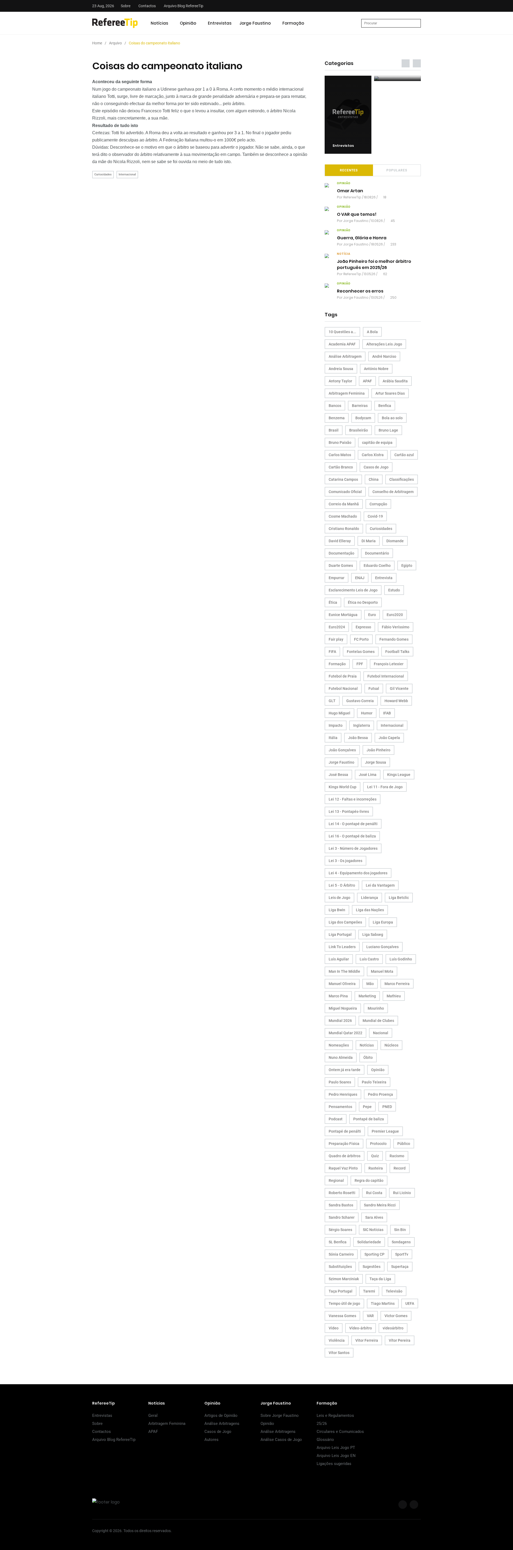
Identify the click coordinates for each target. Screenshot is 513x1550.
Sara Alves (374, 1217)
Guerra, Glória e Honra (361, 238)
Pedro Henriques (343, 1094)
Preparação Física (344, 1143)
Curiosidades (103, 174)
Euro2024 (337, 627)
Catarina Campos (343, 479)
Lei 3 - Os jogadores (345, 861)
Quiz (375, 1156)
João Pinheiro (378, 750)
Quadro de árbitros (344, 1156)
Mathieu (394, 996)
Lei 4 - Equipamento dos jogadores (358, 873)
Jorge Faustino (255, 23)
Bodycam (363, 418)
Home (97, 43)
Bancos (335, 405)
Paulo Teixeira (374, 1082)
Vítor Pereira (399, 1340)
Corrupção (378, 504)
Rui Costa (374, 1193)
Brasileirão (358, 430)
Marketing (367, 996)
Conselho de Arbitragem (393, 492)
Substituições (340, 1266)
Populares (396, 170)
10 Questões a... (342, 332)
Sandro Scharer (342, 1217)
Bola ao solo (392, 418)
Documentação (341, 553)
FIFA (332, 651)
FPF (359, 664)
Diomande (395, 541)
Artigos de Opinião (221, 1415)
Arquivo (115, 43)
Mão (370, 984)
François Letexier (388, 664)
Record (400, 1168)
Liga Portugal (340, 934)
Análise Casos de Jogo (281, 1439)
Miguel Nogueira (343, 1008)
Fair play (336, 639)
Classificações (401, 479)
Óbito (368, 1057)
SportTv (401, 1254)
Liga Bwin (337, 910)
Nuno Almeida (341, 1057)
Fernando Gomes (394, 639)
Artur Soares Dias (390, 393)
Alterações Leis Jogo (384, 344)
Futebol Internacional (385, 676)
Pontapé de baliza (368, 1119)
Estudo (394, 590)
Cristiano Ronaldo (344, 528)
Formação (293, 23)
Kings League (398, 774)
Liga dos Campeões (345, 922)
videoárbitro (393, 1328)
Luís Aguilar (339, 959)
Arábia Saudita (395, 381)
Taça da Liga (380, 1279)
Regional (336, 1180)
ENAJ (359, 578)
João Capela (389, 738)
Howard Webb (396, 701)
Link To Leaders (342, 947)
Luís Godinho (401, 959)
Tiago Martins (383, 1303)
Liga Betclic (399, 897)
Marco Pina (338, 996)
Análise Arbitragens (221, 1423)
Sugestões (371, 1266)
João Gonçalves (342, 750)
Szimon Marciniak (344, 1279)
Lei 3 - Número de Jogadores (353, 848)
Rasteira (375, 1168)
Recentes (349, 170)
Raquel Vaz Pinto (343, 1168)
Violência (337, 1340)
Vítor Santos (339, 1353)
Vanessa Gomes (342, 1316)
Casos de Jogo (376, 467)
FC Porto (361, 639)
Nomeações (339, 1045)
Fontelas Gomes (361, 651)
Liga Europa (383, 922)
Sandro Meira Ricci (380, 1205)
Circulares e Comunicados (340, 1431)
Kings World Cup (342, 787)
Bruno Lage (388, 430)
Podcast (336, 1119)
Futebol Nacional (343, 688)
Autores (211, 1439)
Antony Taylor (340, 381)
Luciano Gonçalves (382, 947)
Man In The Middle (344, 971)
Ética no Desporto (363, 602)
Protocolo (378, 1143)
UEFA (409, 1303)
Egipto (406, 565)
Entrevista (383, 578)
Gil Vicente (399, 688)
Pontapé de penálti (345, 1131)
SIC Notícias (373, 1230)
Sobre (125, 6)
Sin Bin (400, 1230)
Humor (366, 713)
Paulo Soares (340, 1082)
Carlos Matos (340, 455)
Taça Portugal (340, 1291)
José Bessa (338, 774)
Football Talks (397, 651)
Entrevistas (219, 23)
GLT (332, 701)
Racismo (397, 1156)
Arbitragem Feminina (347, 393)
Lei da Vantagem (380, 885)
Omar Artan (350, 191)
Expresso (363, 627)
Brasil (334, 430)
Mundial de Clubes (378, 1020)
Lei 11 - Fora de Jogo (385, 787)
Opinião (188, 23)
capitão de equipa (377, 442)
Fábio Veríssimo (395, 627)
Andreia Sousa (341, 369)
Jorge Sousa (375, 762)
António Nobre (376, 369)
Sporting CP (374, 1254)
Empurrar (336, 578)
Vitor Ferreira (366, 1340)
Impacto (336, 725)
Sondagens (401, 1242)
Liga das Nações (370, 910)
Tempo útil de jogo (344, 1303)
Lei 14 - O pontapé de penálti (353, 824)
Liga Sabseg (372, 934)
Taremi (369, 1291)
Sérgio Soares (340, 1230)
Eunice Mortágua (343, 615)
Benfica (384, 405)
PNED (387, 1107)
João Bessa (358, 738)
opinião (344, 183)
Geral (153, 1415)
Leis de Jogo (339, 897)
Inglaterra (361, 725)
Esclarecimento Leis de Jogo (353, 590)
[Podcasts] (348, 78)
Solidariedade (369, 1242)
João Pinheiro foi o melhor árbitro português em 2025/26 (374, 265)
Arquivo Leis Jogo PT (336, 1447)
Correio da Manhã (344, 504)
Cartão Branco (341, 467)
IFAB (387, 713)
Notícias (159, 23)
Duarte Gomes (341, 565)
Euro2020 (395, 615)
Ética (333, 602)
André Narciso (384, 356)
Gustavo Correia (360, 701)
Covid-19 (375, 516)
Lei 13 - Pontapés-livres (349, 811)
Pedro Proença (380, 1094)
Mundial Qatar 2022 (345, 1033)
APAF (367, 381)
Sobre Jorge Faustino (280, 1415)
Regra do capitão (369, 1180)
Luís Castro (369, 959)
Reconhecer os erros (360, 291)
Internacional (127, 174)
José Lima (367, 774)
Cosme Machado (343, 516)
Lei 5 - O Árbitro (342, 885)
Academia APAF (342, 344)
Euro (372, 615)
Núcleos (391, 1045)
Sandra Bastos (341, 1205)
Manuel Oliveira (342, 984)
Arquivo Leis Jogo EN (336, 1455)
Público (403, 1143)
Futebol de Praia (343, 676)
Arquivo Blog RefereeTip (183, 6)
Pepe (367, 1107)
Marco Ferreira (397, 984)
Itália (333, 738)
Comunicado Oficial (345, 492)
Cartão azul (404, 455)
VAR (370, 1316)
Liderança (369, 897)
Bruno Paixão (340, 442)
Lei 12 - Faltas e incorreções (352, 799)
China (374, 479)
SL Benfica (338, 1242)
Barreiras (360, 405)
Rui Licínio (402, 1193)
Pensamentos (340, 1107)
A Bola (372, 332)
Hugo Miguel (339, 713)
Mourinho (376, 1008)
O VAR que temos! (356, 214)
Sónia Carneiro (341, 1254)
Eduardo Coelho (377, 565)
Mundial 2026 (340, 1020)
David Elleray (340, 541)
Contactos (147, 6)
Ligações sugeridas (334, 1463)
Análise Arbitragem (345, 356)
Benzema (337, 418)
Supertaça (400, 1266)
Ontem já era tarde (344, 1070)
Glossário (325, 1439)
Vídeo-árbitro (360, 1328)
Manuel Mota (382, 971)
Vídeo (334, 1328)
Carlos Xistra (373, 455)
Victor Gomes (395, 1316)
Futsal (373, 688)
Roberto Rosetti (342, 1193)
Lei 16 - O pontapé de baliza (352, 836)
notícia (343, 254)
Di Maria (369, 541)
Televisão (394, 1291)
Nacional (380, 1033)
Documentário (377, 553)
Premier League (385, 1131)
